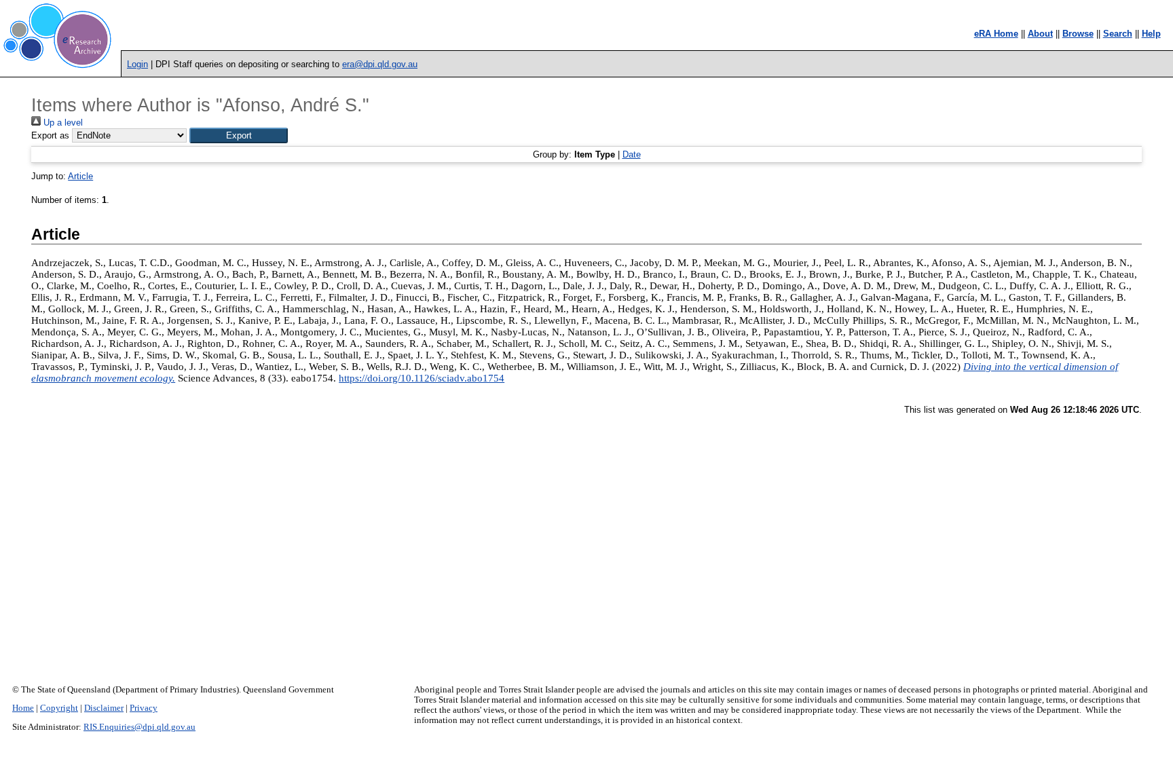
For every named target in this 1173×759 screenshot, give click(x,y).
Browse (1078, 34)
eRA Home (996, 34)
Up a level (62, 122)
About (1040, 34)
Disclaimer (104, 708)
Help (1151, 34)
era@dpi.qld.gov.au (379, 64)
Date (631, 154)
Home (23, 708)
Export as (50, 135)
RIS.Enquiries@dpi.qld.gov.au (139, 727)
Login (137, 64)
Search (1117, 34)
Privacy (143, 708)
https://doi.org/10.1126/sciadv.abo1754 (421, 378)
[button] (238, 135)
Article (80, 176)
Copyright (59, 708)
